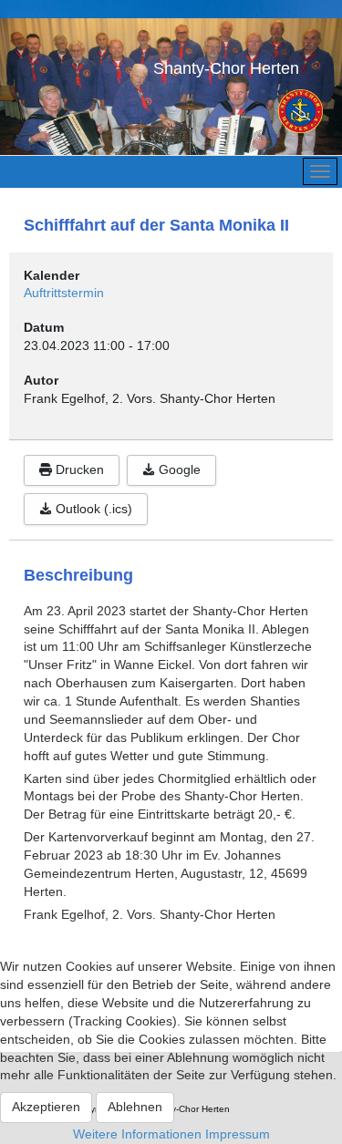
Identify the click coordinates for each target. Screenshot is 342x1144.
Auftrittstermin (64, 292)
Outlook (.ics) (92, 508)
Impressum (237, 1134)
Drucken (78, 469)
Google (178, 469)
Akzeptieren (46, 1106)
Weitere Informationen (137, 1134)
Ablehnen (135, 1106)
